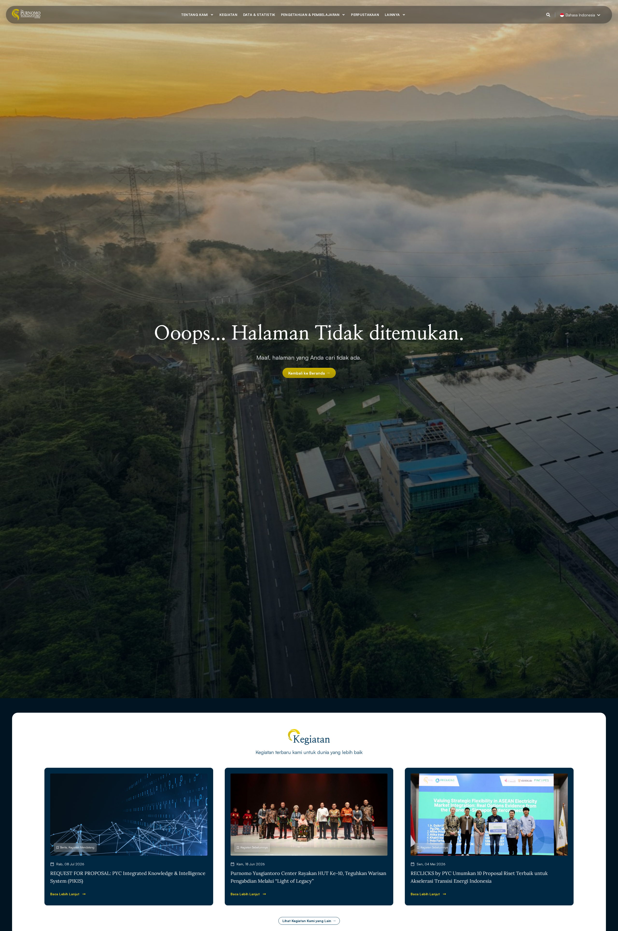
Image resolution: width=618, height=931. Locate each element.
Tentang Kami (194, 15)
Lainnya (392, 15)
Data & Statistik (259, 15)
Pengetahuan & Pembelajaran (310, 15)
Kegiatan (228, 15)
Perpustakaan (365, 15)
